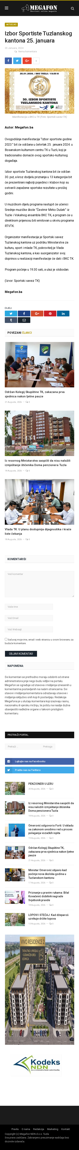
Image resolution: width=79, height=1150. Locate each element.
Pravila (15, 1129)
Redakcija (38, 1129)
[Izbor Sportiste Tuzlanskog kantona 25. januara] (39, 91)
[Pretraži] (72, 8)
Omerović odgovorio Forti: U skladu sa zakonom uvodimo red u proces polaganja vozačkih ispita (50, 829)
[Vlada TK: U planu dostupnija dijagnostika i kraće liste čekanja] (39, 502)
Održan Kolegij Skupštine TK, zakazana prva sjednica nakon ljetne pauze (51, 851)
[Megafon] (39, 8)
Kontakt (65, 1129)
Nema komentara (27, 51)
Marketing (52, 1129)
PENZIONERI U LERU (40, 783)
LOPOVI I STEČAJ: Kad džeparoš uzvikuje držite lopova (48, 916)
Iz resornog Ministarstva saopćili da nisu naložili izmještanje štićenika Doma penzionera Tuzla (51, 807)
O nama (26, 1129)
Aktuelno (11, 24)
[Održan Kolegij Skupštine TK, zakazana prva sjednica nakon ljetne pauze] (39, 365)
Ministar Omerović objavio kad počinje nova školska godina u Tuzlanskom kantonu (47, 874)
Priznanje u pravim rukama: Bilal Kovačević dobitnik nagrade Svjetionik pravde (48, 896)
